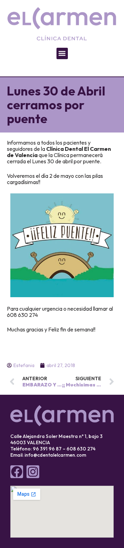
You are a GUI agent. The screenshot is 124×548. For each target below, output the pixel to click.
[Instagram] (33, 471)
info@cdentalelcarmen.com (55, 455)
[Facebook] (16, 471)
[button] (62, 53)
